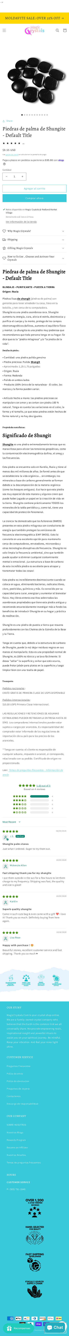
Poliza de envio (15, 1073)
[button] (4, 30)
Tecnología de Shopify (42, 1330)
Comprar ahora (34, 198)
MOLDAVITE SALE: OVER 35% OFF (32, 18)
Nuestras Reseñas (16, 1155)
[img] (10, 831)
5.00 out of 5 (43, 785)
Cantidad (7, 169)
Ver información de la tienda (21, 221)
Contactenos (14, 1096)
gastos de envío (12, 154)
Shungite (8, 444)
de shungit (23, 298)
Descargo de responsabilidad (22, 1103)
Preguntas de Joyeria (18, 1088)
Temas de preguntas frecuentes (24, 1162)
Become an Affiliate (17, 1147)
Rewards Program (16, 1139)
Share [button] (9, 120)
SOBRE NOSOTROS (16, 1124)
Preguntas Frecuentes (18, 1066)
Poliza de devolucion (18, 1081)
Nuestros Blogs (15, 1132)
